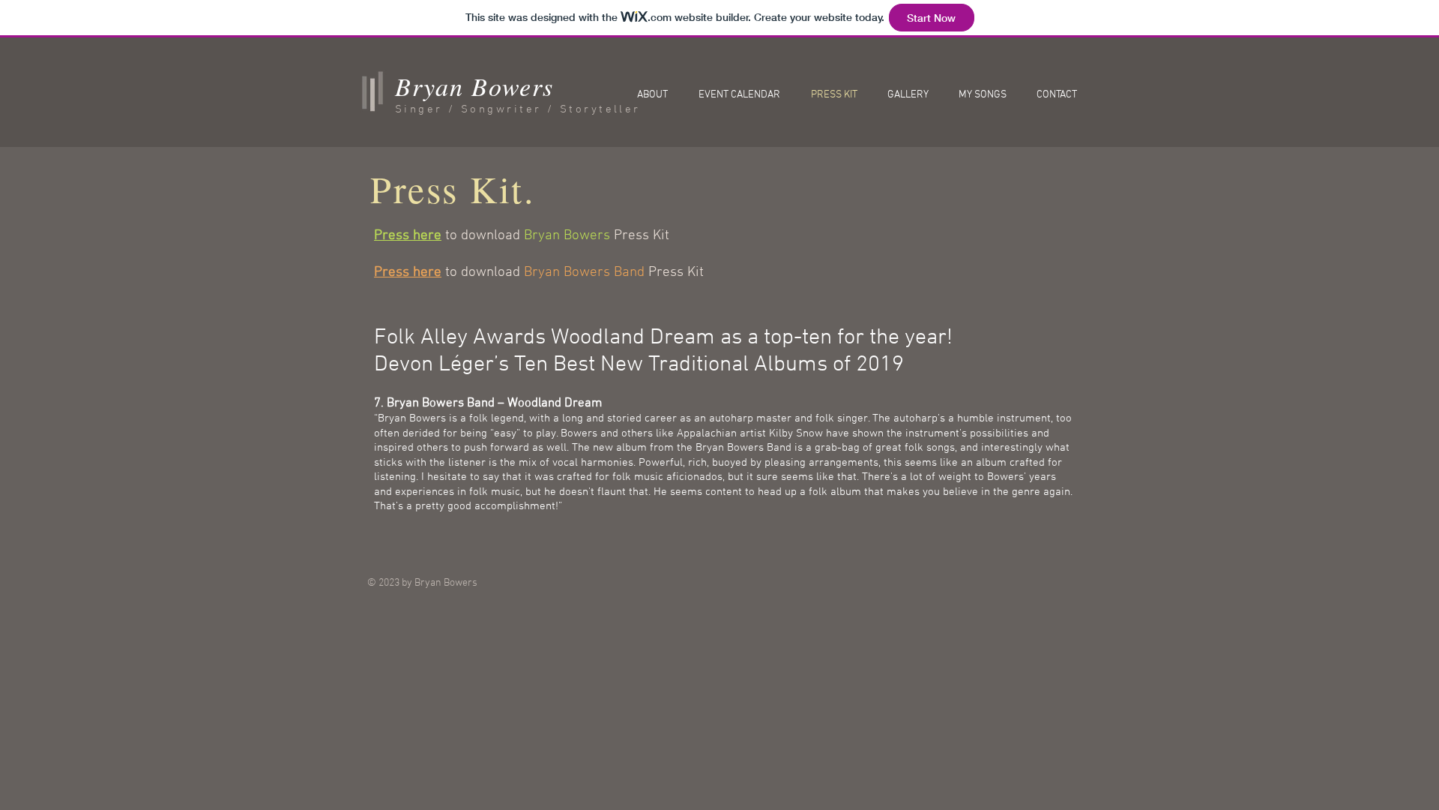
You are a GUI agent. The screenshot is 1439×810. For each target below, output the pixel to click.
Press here (407, 235)
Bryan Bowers (474, 86)
